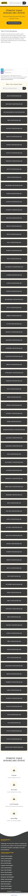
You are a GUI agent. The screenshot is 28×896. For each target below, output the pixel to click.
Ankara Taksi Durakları (14, 144)
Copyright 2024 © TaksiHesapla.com (14, 891)
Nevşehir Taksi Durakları (14, 584)
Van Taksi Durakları (14, 722)
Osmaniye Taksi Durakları (14, 608)
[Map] (14, 56)
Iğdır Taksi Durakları (14, 397)
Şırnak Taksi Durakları (14, 673)
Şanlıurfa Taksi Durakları (14, 665)
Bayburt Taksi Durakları (14, 209)
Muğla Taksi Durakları (14, 568)
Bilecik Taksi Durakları (14, 218)
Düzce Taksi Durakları (14, 307)
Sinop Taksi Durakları (14, 649)
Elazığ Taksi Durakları (14, 323)
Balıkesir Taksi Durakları (14, 185)
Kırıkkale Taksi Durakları (14, 478)
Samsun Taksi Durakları (14, 633)
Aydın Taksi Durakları (14, 177)
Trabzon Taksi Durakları (14, 698)
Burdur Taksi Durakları (14, 250)
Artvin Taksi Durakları (14, 169)
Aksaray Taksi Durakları (14, 128)
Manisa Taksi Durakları (14, 543)
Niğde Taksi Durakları (14, 592)
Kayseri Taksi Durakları (14, 470)
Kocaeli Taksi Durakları (14, 511)
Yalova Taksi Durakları (14, 730)
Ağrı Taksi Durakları (14, 120)
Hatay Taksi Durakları (14, 389)
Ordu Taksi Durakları (14, 600)
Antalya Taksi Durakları (14, 152)
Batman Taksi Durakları (14, 201)
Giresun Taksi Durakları (14, 364)
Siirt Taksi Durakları (14, 641)
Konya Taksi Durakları (14, 519)
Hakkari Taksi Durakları (14, 380)
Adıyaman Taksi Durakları (14, 104)
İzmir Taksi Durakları (14, 421)
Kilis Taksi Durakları (14, 503)
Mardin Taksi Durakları (14, 551)
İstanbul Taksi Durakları (14, 413)
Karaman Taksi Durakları (14, 446)
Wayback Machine (16, 893)
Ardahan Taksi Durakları (14, 161)
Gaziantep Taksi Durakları (14, 356)
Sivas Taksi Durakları (14, 657)
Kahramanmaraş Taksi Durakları (14, 429)
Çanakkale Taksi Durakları (14, 266)
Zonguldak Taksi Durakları (14, 747)
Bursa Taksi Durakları (14, 258)
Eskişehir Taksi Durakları (14, 348)
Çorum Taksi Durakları (14, 283)
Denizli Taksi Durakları (14, 291)
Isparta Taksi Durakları (14, 405)
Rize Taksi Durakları (14, 617)
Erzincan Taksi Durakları (14, 332)
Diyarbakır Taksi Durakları (14, 299)
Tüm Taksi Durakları (14, 22)
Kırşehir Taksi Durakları (14, 494)
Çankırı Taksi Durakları (14, 275)
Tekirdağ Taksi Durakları (14, 682)
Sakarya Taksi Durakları (14, 625)
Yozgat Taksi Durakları (14, 739)
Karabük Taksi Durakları (14, 437)
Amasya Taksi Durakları (14, 136)
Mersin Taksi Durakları (14, 560)
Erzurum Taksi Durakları (14, 340)
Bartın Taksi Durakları (14, 193)
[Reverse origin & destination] (4, 71)
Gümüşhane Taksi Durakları (14, 372)
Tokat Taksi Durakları (14, 690)
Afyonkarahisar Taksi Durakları (14, 112)
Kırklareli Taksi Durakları (14, 486)
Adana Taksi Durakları (14, 95)
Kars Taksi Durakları (14, 454)
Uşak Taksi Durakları (14, 714)
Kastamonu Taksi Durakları (14, 462)
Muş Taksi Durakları (14, 576)
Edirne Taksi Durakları (14, 315)
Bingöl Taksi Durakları (14, 226)
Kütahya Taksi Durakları (14, 527)
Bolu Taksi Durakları (14, 242)
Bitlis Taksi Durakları (14, 234)
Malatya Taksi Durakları (14, 535)
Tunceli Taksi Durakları (14, 706)
